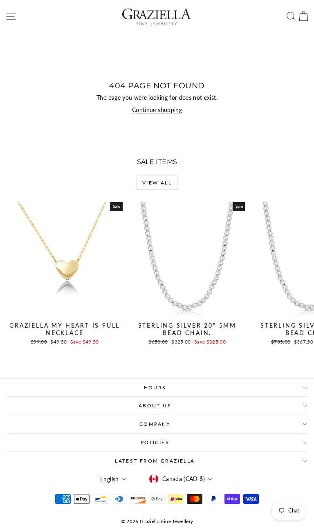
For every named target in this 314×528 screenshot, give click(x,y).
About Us (155, 405)
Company (154, 424)
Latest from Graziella (155, 461)
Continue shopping (157, 109)
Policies (155, 442)
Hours (155, 387)
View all (157, 183)
